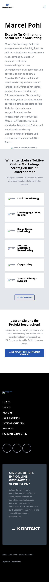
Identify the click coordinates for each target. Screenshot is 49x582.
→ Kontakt (25, 528)
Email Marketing (11, 418)
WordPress (7, 429)
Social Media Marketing (14, 434)
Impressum (6, 561)
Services (6, 402)
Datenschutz (16, 561)
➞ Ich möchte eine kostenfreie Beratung (24, 353)
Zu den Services (24, 297)
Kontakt (6, 408)
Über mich (7, 413)
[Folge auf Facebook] (6, 448)
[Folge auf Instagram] (16, 448)
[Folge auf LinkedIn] (26, 448)
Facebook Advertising (13, 423)
